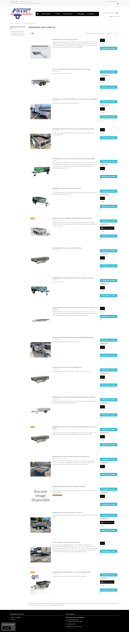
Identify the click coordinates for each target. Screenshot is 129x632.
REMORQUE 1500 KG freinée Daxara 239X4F (66, 188)
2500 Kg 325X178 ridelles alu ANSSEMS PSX (67, 248)
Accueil (28, 1)
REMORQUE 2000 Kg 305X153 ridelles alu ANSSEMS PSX (70, 456)
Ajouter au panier (108, 228)
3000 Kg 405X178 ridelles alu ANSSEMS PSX (67, 367)
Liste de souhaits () (112, 1)
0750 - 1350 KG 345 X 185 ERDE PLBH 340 (66, 542)
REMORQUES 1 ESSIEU (17, 31)
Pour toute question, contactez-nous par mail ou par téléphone (25, 3)
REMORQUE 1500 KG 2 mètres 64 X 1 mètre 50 (67, 512)
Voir (102, 40)
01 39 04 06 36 (72, 624)
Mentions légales (14, 1)
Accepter (6, 628)
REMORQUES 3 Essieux (17, 35)
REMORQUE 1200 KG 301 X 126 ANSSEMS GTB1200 (68, 486)
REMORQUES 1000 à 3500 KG (17, 27)
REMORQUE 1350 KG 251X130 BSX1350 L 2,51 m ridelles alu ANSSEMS (74, 99)
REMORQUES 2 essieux (17, 33)
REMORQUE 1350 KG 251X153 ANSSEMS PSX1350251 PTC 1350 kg (73, 397)
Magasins (22, 1)
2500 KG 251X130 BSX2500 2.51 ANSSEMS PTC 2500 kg (71, 69)
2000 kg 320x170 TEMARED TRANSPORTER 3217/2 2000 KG (72, 218)
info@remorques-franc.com (74, 626)
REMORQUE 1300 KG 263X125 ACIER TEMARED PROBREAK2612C (73, 337)
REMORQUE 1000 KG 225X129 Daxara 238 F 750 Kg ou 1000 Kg (73, 278)
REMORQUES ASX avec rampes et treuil (65, 39)
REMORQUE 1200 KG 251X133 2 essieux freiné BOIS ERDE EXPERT (73, 129)
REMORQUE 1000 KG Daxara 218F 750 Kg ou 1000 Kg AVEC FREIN (73, 159)
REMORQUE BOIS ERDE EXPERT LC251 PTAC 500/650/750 (71, 572)
